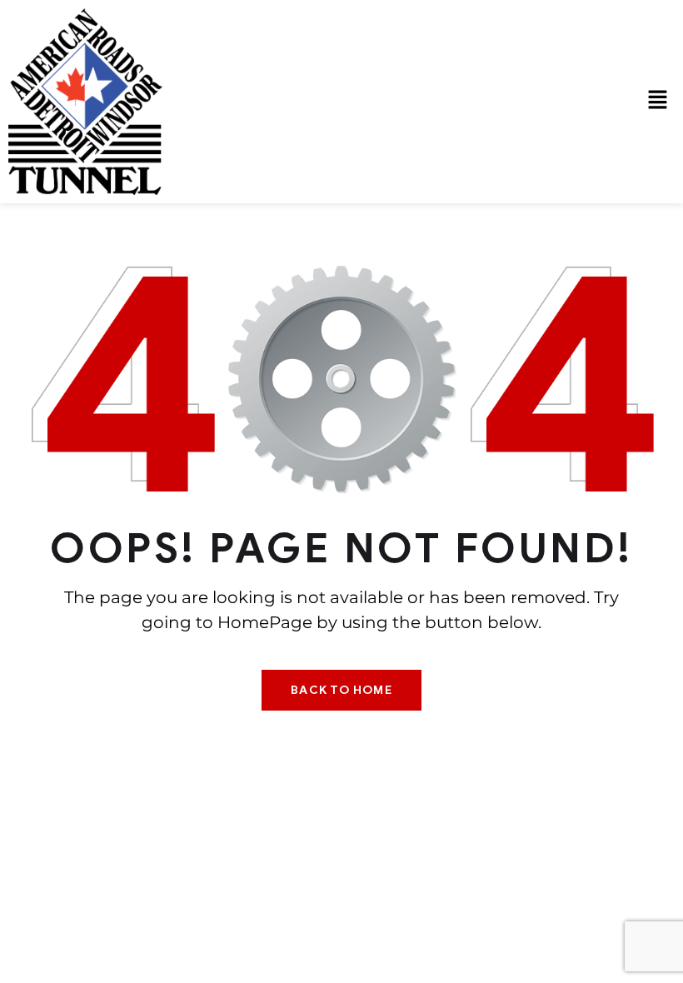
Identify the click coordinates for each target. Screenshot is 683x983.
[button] (658, 101)
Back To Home (341, 690)
